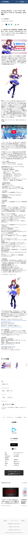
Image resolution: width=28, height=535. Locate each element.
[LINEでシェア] (11, 24)
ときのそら (9, 397)
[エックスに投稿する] (6, 24)
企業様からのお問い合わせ (14, 526)
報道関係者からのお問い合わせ (14, 523)
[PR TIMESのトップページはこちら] (6, 1)
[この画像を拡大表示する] (6, 365)
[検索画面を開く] (26, 2)
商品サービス (5, 384)
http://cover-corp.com (9, 344)
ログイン (17, 1)
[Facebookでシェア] (9, 24)
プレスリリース (10, 417)
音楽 (3, 390)
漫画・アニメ (10, 390)
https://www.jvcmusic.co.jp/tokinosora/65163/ (11, 326)
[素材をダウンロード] (15, 24)
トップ (3, 417)
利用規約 (23, 520)
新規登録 (22, 1)
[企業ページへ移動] (14, 431)
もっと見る (24, 482)
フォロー (14, 444)
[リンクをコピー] (18, 24)
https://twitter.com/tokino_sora (8, 324)
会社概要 (5, 520)
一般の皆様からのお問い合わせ (14, 529)
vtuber (3, 397)
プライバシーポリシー (14, 520)
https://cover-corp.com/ (18, 452)
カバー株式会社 (18, 417)
